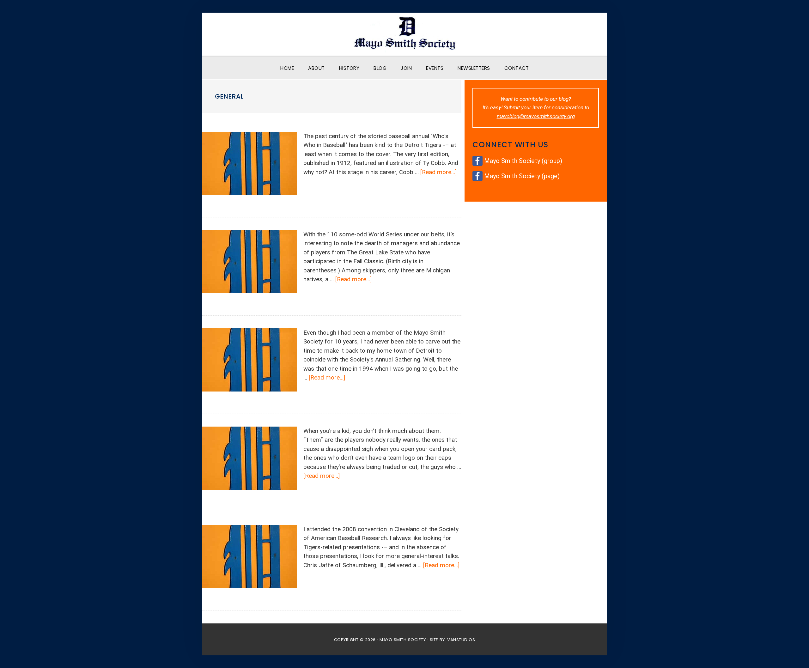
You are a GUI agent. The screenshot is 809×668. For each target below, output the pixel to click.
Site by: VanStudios (452, 640)
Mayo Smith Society (404, 34)
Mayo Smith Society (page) (522, 176)
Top (794, 653)
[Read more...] (438, 172)
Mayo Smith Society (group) (523, 161)
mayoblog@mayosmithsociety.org (536, 116)
